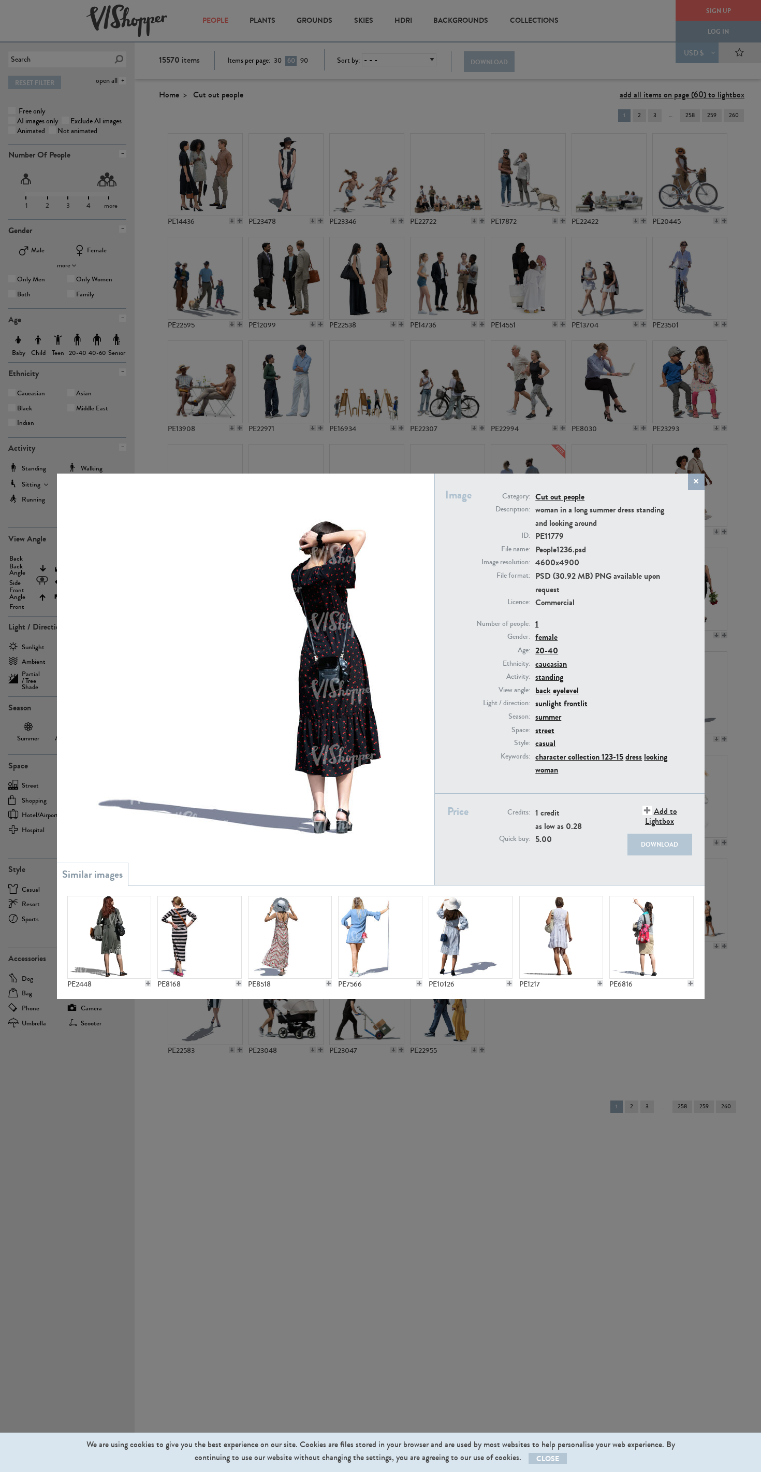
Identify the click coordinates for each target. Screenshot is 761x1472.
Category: (516, 496)
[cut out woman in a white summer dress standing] (561, 937)
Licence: (518, 602)
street (544, 730)
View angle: (514, 690)
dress (633, 757)
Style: (522, 743)
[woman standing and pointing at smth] (651, 937)
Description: (512, 509)
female (546, 637)
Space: (520, 730)
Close (547, 1458)
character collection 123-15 (579, 757)
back (543, 690)
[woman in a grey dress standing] (109, 937)
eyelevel (566, 690)
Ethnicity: (516, 664)
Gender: (518, 637)
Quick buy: (514, 839)
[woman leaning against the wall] (380, 937)
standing (549, 677)
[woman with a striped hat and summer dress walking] (290, 937)
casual (545, 743)
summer (548, 717)
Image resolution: (505, 562)
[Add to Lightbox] (148, 983)
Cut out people (559, 497)
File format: (513, 575)
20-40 (546, 650)
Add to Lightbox (661, 816)
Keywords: (515, 756)
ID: (525, 536)
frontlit (576, 703)
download (659, 844)
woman (546, 770)
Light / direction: (506, 703)
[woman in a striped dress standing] (199, 937)
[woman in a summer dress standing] (471, 937)
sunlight (548, 703)
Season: (519, 716)
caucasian (551, 664)
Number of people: (503, 624)
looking (655, 757)
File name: (515, 549)
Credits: (518, 812)
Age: (524, 650)
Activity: (518, 676)
